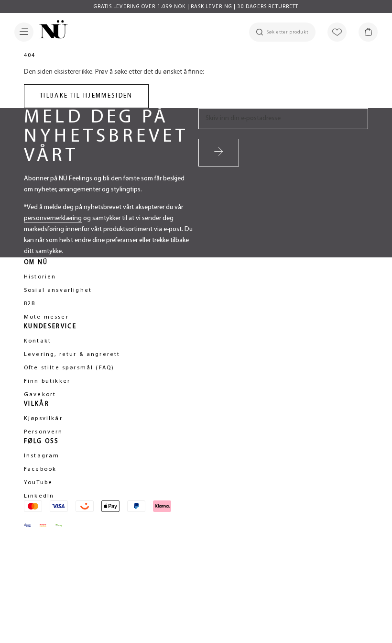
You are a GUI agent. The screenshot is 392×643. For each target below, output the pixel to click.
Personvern (43, 432)
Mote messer (46, 317)
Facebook (40, 469)
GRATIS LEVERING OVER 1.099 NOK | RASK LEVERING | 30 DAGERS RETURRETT (196, 7)
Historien (40, 277)
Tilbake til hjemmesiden (86, 96)
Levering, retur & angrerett (72, 354)
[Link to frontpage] (50, 31)
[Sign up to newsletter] (218, 152)
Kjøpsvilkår (43, 418)
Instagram (41, 456)
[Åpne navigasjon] (23, 32)
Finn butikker (47, 381)
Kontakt (37, 341)
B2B (29, 304)
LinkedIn (39, 496)
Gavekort (40, 395)
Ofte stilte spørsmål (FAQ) (69, 368)
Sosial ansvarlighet (58, 290)
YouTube (38, 483)
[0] (368, 32)
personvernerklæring (53, 218)
